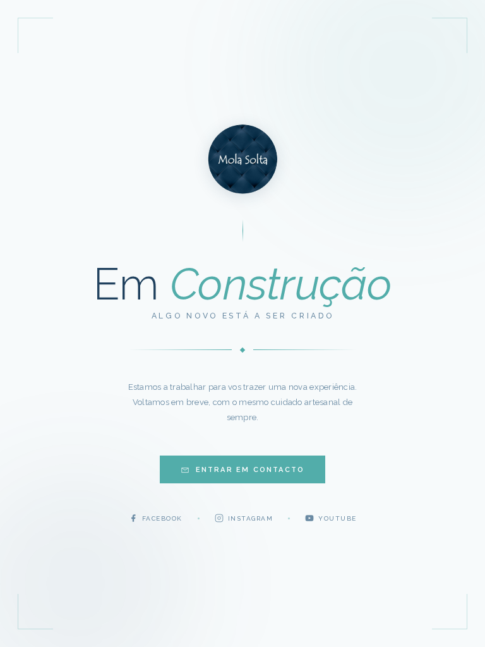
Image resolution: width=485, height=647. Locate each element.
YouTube (337, 518)
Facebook (162, 518)
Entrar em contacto (250, 470)
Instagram (250, 518)
